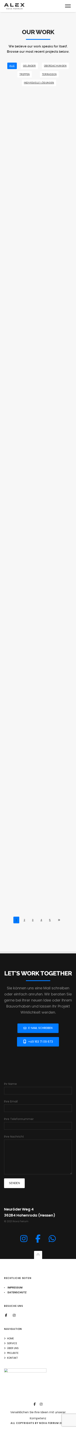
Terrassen (49, 74)
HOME (10, 1338)
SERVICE (12, 1343)
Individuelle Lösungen (39, 82)
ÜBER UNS (13, 1348)
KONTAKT (12, 1358)
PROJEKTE (12, 1353)
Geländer (29, 65)
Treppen (24, 74)
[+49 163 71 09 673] (52, 1239)
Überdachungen (55, 65)
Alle (12, 65)
